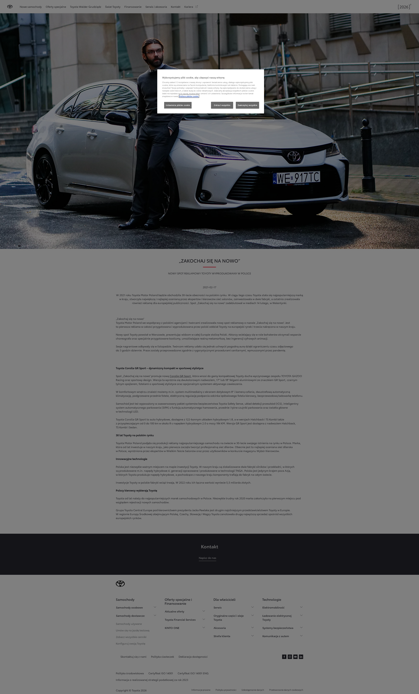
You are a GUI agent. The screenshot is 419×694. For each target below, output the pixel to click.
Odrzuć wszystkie (222, 105)
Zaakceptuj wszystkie (247, 105)
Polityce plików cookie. (189, 96)
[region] (210, 91)
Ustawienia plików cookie (178, 105)
